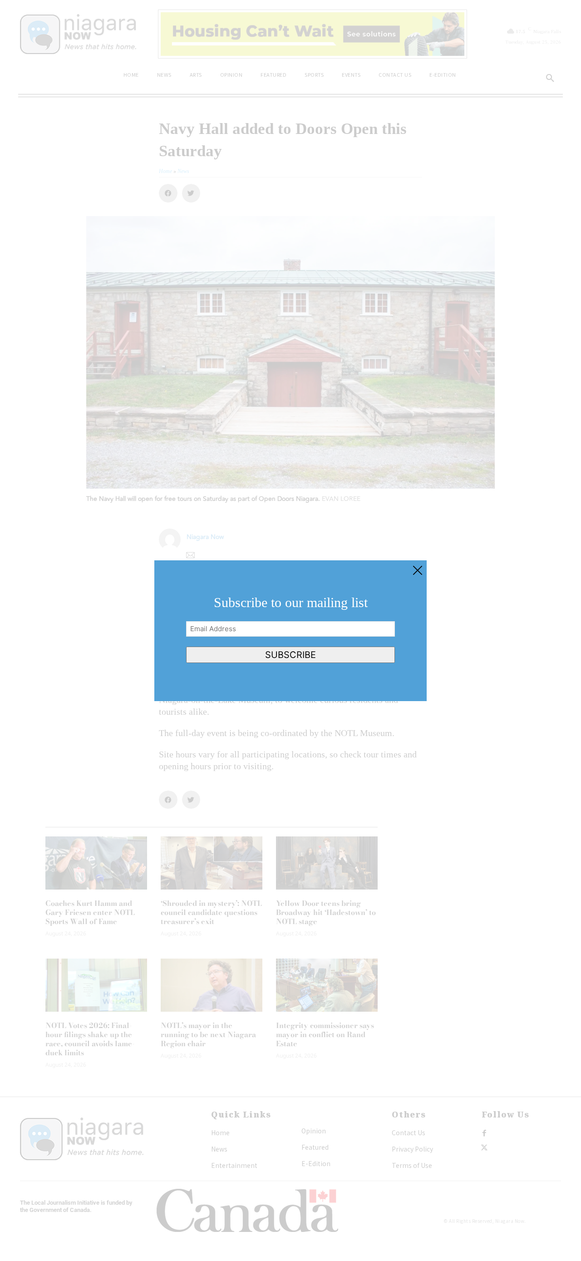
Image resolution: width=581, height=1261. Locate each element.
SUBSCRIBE (290, 654)
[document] (290, 630)
